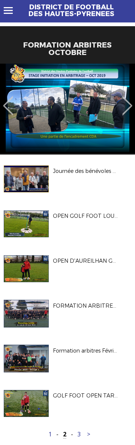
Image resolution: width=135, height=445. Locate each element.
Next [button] (127, 100)
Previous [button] (8, 100)
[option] (67, 108)
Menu (12, 10)
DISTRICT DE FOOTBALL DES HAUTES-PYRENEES (71, 10)
